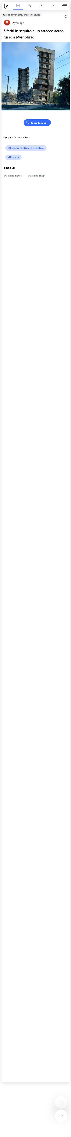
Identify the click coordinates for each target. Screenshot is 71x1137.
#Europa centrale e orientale (26, 148)
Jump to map (38, 123)
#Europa (13, 157)
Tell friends (68, 12)
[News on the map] (7, 6)
